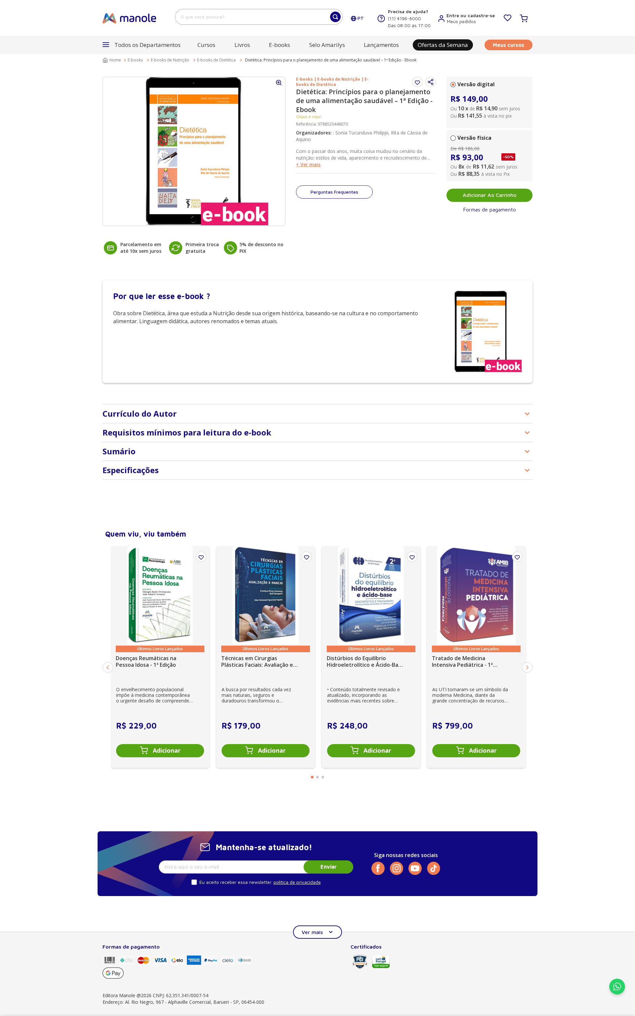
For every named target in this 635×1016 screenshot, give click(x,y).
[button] (430, 82)
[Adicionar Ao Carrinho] (160, 750)
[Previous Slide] (108, 667)
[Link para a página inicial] (112, 60)
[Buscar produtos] (335, 17)
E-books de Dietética (216, 60)
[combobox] (259, 17)
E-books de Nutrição (170, 60)
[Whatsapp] (617, 993)
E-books (135, 60)
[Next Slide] (527, 667)
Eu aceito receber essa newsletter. (235, 882)
